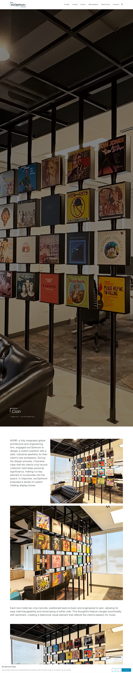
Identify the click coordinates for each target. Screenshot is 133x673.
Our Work (66, 4)
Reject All (116, 670)
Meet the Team (106, 4)
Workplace (15, 416)
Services (83, 4)
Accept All (126, 670)
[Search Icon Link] (122, 4)
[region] (66, 668)
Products (74, 4)
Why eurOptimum (93, 4)
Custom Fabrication (27, 416)
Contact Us (116, 4)
